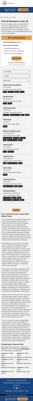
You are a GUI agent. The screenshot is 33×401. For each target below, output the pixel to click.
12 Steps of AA (11, 380)
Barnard (19, 359)
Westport (19, 353)
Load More (16, 210)
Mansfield (4, 371)
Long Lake (4, 353)
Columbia (19, 367)
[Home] (1, 17)
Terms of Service (19, 391)
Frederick (4, 359)
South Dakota (25, 349)
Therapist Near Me (21, 380)
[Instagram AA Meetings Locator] (14, 388)
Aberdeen (4, 363)
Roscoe (19, 363)
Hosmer (19, 357)
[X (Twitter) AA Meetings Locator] (19, 388)
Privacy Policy (8, 391)
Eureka (3, 367)
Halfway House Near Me (23, 383)
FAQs (27, 391)
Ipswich (3, 357)
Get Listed (16, 385)
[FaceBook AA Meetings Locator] (16, 388)
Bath (18, 371)
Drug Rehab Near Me (9, 383)
